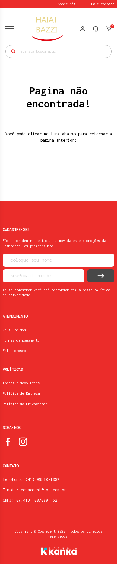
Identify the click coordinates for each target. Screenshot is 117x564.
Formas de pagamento (21, 340)
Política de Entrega (21, 393)
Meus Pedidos (14, 330)
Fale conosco (102, 4)
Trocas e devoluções (21, 383)
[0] (108, 29)
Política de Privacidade (25, 404)
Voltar (58, 172)
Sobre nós (66, 4)
